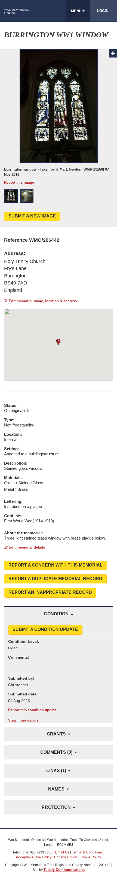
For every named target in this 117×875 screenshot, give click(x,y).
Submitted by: (21, 678)
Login (102, 11)
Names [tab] (56, 789)
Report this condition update (32, 710)
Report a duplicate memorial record (55, 578)
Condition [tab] (56, 613)
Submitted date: (23, 694)
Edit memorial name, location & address (42, 301)
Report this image (19, 182)
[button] (11, 196)
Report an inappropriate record (50, 592)
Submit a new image (32, 216)
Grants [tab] (56, 734)
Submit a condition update (45, 629)
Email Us (62, 852)
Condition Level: (23, 641)
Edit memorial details (26, 547)
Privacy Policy (65, 857)
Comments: (18, 657)
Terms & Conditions (87, 852)
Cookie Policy (90, 857)
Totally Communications (64, 870)
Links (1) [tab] (56, 770)
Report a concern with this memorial (55, 565)
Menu (76, 11)
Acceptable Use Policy (34, 857)
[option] (58, 117)
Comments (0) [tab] (56, 752)
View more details (23, 720)
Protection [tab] (56, 807)
